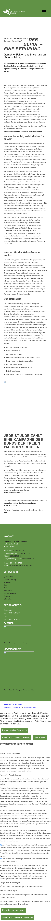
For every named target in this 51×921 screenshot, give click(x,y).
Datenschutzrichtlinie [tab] (7, 897)
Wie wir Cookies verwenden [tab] (10, 753)
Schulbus (7, 596)
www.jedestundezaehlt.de (13, 493)
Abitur (6, 588)
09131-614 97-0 (18, 550)
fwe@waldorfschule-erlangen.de (20, 565)
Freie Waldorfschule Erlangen (13, 704)
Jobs (5, 585)
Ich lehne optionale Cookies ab (15, 737)
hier (5, 513)
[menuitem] (7, 707)
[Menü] (42, 12)
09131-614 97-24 (23, 553)
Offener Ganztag (10, 580)
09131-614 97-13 (15, 556)
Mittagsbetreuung (10, 593)
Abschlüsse (8, 591)
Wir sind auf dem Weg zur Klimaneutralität (19, 690)
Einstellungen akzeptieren (13, 910)
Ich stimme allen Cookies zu (14, 730)
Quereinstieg (8, 577)
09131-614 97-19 (28, 559)
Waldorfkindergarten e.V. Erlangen (16, 643)
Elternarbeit (8, 599)
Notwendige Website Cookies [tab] (10, 775)
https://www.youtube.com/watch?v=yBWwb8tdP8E (23, 131)
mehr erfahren (40, 737)
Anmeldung (8, 582)
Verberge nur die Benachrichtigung (17, 917)
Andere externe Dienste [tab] (8, 861)
